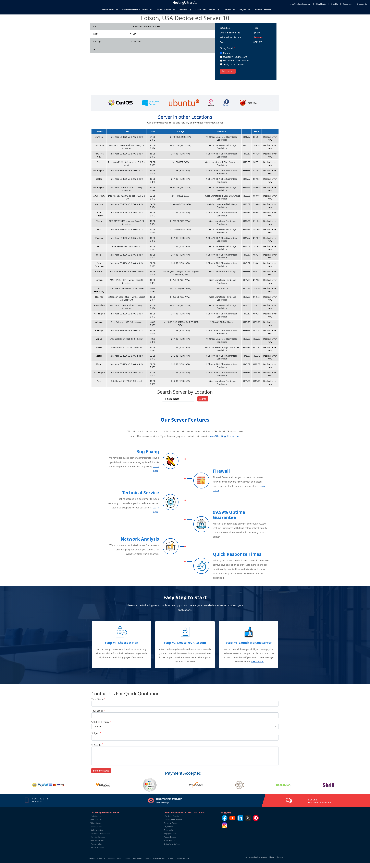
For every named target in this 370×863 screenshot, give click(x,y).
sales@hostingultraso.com (300, 4)
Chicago (99, 330)
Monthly (227, 53)
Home (92, 858)
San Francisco (99, 214)
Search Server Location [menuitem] (204, 10)
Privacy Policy (159, 858)
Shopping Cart (362, 4)
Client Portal (321, 4)
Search (203, 398)
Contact (127, 858)
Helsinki (99, 296)
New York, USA (96, 819)
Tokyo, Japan (95, 823)
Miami (99, 254)
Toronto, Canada (97, 847)
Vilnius (99, 338)
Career (171, 858)
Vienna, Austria (96, 826)
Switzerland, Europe (172, 844)
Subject (95, 733)
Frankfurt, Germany (98, 837)
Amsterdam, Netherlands (100, 833)
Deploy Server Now (270, 138)
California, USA (96, 830)
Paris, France (95, 816)
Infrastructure (183, 858)
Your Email (97, 710)
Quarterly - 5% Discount (235, 56)
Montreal (99, 137)
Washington (99, 313)
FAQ (119, 858)
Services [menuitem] (226, 10)
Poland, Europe (170, 837)
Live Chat (312, 799)
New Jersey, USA (97, 840)
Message (96, 744)
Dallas (99, 347)
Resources (347, 4)
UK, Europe (168, 826)
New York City (99, 155)
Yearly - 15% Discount (234, 64)
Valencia (99, 322)
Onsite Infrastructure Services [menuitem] (133, 10)
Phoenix (99, 238)
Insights (334, 4)
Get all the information (319, 802)
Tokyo (99, 221)
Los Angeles (99, 170)
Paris (99, 162)
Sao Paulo (99, 145)
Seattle (99, 178)
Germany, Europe (170, 823)
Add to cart (228, 71)
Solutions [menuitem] (181, 10)
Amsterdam (99, 195)
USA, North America (172, 816)
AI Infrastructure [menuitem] (105, 10)
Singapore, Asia (170, 833)
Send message (101, 770)
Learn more (257, 661)
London (99, 280)
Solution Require (100, 722)
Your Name (97, 699)
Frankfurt (99, 271)
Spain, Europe (169, 840)
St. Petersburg (99, 290)
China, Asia (168, 830)
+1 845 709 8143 (39, 798)
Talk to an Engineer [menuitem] (262, 9)
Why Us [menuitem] (241, 10)
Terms (148, 858)
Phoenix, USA (95, 844)
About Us (101, 858)
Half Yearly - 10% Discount (236, 60)
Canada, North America (173, 819)
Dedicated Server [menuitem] (162, 10)
